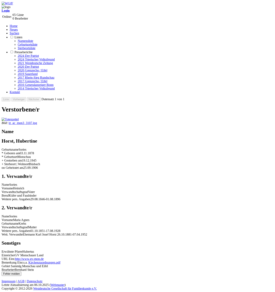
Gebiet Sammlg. (12, 266)
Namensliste (25, 41)
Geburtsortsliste (27, 44)
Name (5, 184)
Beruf (5, 195)
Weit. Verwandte (12, 234)
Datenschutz (34, 281)
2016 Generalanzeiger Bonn (36, 85)
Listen (18, 37)
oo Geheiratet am (12, 167)
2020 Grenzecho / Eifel (32, 70)
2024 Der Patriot (28, 55)
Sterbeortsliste (26, 48)
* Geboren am (11, 153)
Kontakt (15, 92)
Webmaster (58, 285)
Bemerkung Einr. (12, 262)
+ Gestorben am (12, 160)
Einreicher (8, 255)
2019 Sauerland (28, 74)
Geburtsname (10, 149)
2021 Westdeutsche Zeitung (35, 63)
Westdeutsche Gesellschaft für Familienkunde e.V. (65, 288)
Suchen (14, 33)
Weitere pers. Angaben (16, 199)
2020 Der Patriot (28, 66)
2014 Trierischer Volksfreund (36, 88)
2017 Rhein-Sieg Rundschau (36, 77)
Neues (14, 29)
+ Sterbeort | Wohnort (15, 164)
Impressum (9, 281)
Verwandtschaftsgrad (15, 192)
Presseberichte (23, 52)
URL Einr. (8, 259)
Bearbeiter (8, 269)
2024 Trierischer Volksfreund (36, 59)
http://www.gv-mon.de (29, 259)
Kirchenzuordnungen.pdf (44, 262)
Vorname (7, 188)
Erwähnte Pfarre (12, 251)
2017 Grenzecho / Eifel (32, 81)
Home (14, 26)
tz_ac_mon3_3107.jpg (23, 123)
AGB (21, 281)
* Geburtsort (10, 157)
